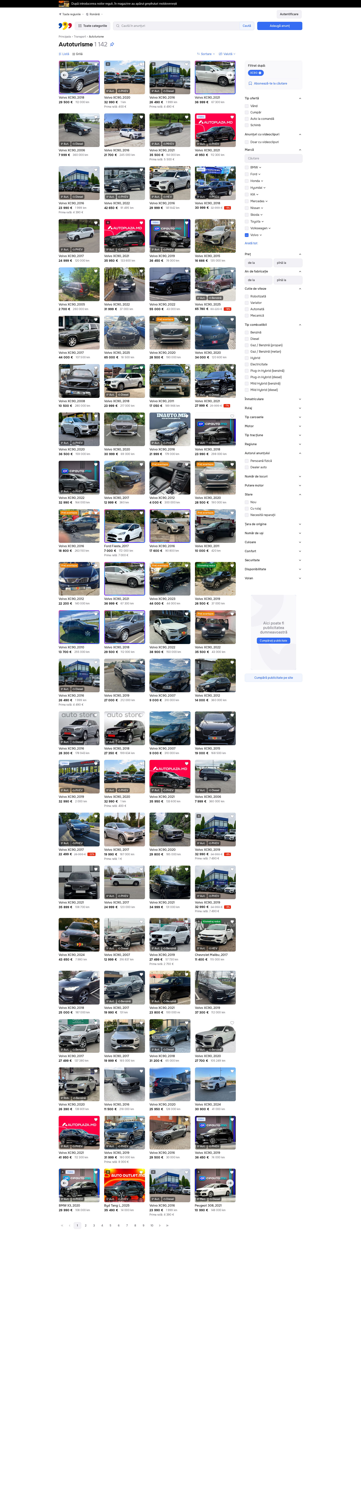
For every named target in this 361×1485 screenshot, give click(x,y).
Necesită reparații (262, 515)
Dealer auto (258, 467)
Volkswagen (258, 228)
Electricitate (259, 364)
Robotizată (258, 296)
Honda (255, 181)
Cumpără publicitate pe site (273, 678)
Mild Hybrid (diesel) (264, 390)
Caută (247, 26)
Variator (256, 303)
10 (152, 1225)
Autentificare (289, 14)
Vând (254, 106)
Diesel (254, 339)
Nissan (255, 208)
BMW (254, 167)
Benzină (255, 332)
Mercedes (257, 201)
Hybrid (255, 358)
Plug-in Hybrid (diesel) (266, 377)
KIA (252, 194)
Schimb (255, 125)
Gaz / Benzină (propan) (266, 345)
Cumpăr (255, 112)
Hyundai (256, 188)
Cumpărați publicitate (273, 640)
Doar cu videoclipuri (264, 142)
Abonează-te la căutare (270, 83)
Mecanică (257, 316)
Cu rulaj (255, 509)
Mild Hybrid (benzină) (265, 383)
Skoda (254, 215)
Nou (253, 502)
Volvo (254, 235)
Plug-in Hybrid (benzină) (267, 371)
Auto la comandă (262, 119)
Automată (257, 309)
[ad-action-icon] (96, 64)
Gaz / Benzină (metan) (265, 352)
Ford (253, 174)
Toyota (255, 221)
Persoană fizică (261, 461)
